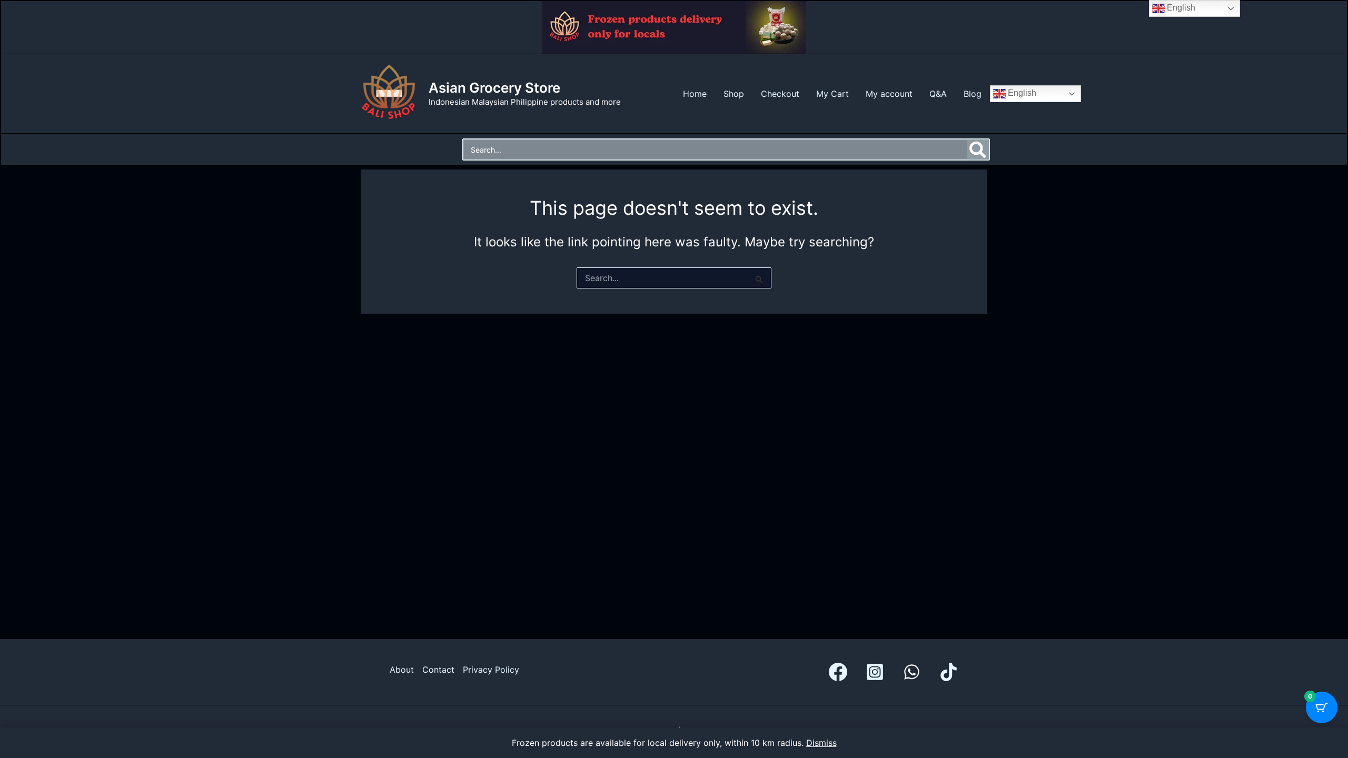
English (1021, 92)
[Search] (978, 149)
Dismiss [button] (821, 742)
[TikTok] (948, 672)
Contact (438, 669)
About (402, 669)
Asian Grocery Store (494, 87)
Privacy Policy (491, 669)
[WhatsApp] (912, 672)
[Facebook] (838, 672)
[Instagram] (875, 672)
